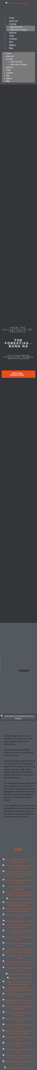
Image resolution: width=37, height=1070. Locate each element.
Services (12, 32)
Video (11, 36)
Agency (12, 45)
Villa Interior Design (18, 30)
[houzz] (24, 665)
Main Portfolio (16, 27)
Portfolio (12, 24)
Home (11, 18)
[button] (18, 51)
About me (13, 21)
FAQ (11, 42)
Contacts (13, 39)
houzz (24, 670)
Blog (11, 48)
